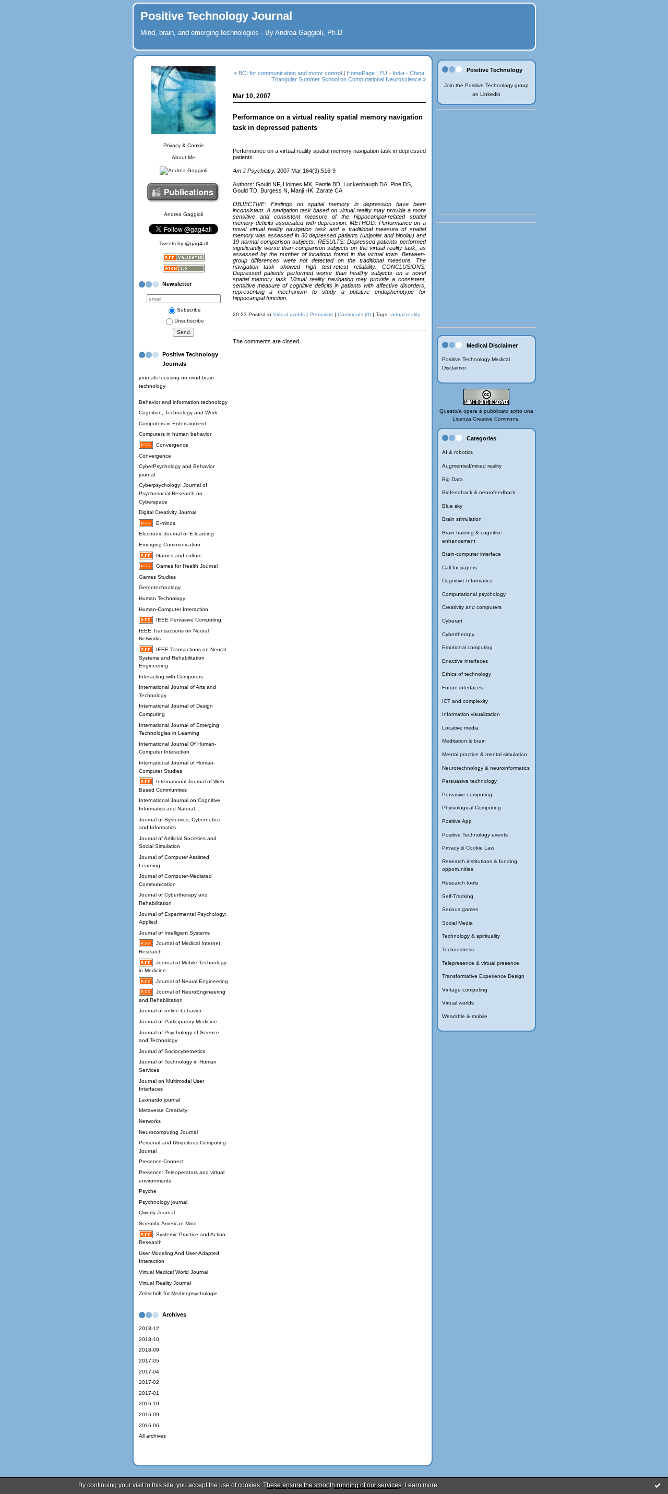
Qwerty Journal (157, 1212)
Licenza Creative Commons (485, 419)
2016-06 (149, 1425)
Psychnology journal (163, 1202)
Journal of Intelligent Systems (174, 933)
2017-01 (149, 1393)
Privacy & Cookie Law (468, 848)
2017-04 (149, 1372)
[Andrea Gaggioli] (183, 170)
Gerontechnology (160, 587)
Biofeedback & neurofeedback (479, 492)
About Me (183, 157)
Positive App (457, 821)
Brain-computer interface (471, 554)
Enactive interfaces (465, 661)
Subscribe (189, 310)
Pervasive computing (467, 794)
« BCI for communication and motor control (288, 73)
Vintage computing (464, 990)
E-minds (165, 523)
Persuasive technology (469, 781)
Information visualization (471, 714)
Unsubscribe (189, 321)
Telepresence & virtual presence (480, 963)
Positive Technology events (475, 835)
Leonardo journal (159, 1100)
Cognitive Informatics (467, 580)
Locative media (460, 728)
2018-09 (149, 1350)
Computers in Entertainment (172, 423)
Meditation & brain (464, 741)
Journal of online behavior (170, 1010)
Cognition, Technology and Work (178, 412)
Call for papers (459, 567)
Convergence (172, 445)
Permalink (321, 314)
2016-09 (149, 1414)
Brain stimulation (462, 519)
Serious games (460, 909)
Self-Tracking (457, 896)
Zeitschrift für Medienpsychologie (178, 1293)
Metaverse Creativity (163, 1110)
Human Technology (162, 598)
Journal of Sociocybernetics (172, 1051)
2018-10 (149, 1339)
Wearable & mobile (464, 1016)
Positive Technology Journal (216, 15)
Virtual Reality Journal (165, 1283)
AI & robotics (457, 452)
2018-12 (149, 1328)
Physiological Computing (471, 807)
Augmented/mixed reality (472, 466)
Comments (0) (354, 314)
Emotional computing (467, 647)
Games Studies (157, 577)
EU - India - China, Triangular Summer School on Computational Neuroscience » (348, 76)
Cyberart (452, 621)
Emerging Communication (169, 544)
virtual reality (405, 314)
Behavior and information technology (183, 402)
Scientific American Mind (168, 1223)
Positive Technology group (497, 85)
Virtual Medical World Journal (173, 1272)
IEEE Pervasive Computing (188, 620)
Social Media (457, 923)
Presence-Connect (161, 1161)
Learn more (420, 1485)
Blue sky (452, 506)
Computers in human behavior (175, 434)
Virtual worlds (458, 1003)
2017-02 (149, 1382)
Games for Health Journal (187, 566)
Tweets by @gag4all (183, 243)
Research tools (460, 883)
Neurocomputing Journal (168, 1132)
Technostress (458, 949)
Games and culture (179, 555)
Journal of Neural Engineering (192, 981)
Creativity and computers (472, 607)
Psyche (148, 1191)
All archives (152, 1436)
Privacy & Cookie (183, 145)
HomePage (361, 73)
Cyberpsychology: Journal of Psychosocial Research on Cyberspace (173, 493)
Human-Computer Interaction (173, 609)
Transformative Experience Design (483, 976)
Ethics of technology (466, 674)
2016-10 (149, 1403)
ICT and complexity (465, 701)
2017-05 (149, 1361)
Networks (150, 1121)
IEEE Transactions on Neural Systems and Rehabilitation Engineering (182, 657)
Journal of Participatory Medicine (178, 1021)
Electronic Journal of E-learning (176, 533)
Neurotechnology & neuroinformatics (486, 768)
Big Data (452, 479)
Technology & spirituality (471, 936)
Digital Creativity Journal (167, 512)
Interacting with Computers (171, 676)
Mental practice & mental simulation (484, 754)
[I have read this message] (657, 1485)
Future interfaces (462, 687)
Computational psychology (474, 594)
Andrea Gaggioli (183, 214)
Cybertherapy (458, 634)
